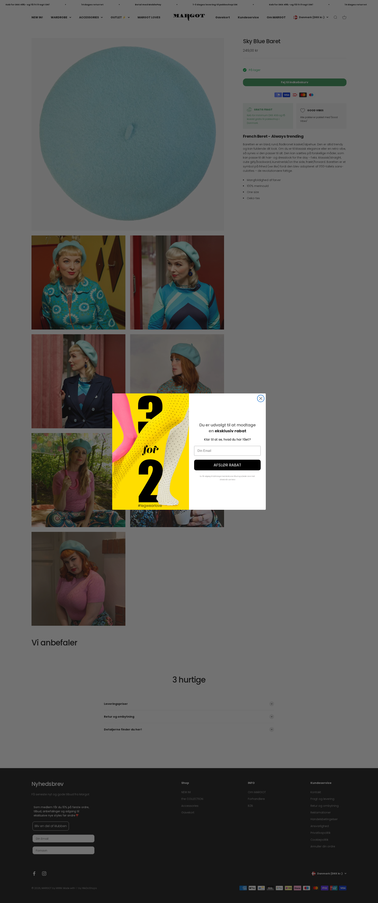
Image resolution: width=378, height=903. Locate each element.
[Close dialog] (260, 398)
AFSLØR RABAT (227, 465)
